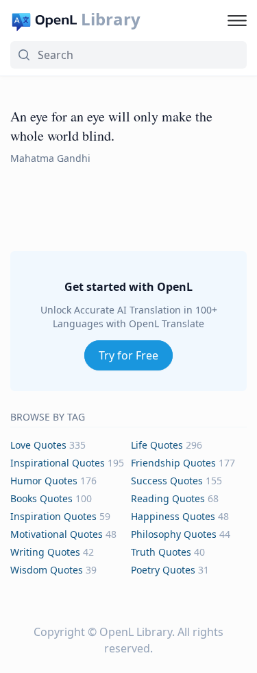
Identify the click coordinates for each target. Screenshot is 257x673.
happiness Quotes (173, 516)
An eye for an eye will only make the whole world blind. (111, 126)
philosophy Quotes (174, 534)
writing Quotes (45, 551)
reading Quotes (168, 498)
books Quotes (41, 498)
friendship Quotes (173, 462)
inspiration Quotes (53, 516)
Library (110, 19)
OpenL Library (135, 631)
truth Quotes (161, 551)
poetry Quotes (163, 569)
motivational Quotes (56, 534)
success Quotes (167, 480)
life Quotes (157, 444)
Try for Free (128, 355)
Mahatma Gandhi (50, 158)
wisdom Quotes (46, 569)
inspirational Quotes (57, 462)
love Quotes (38, 444)
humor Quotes (43, 480)
